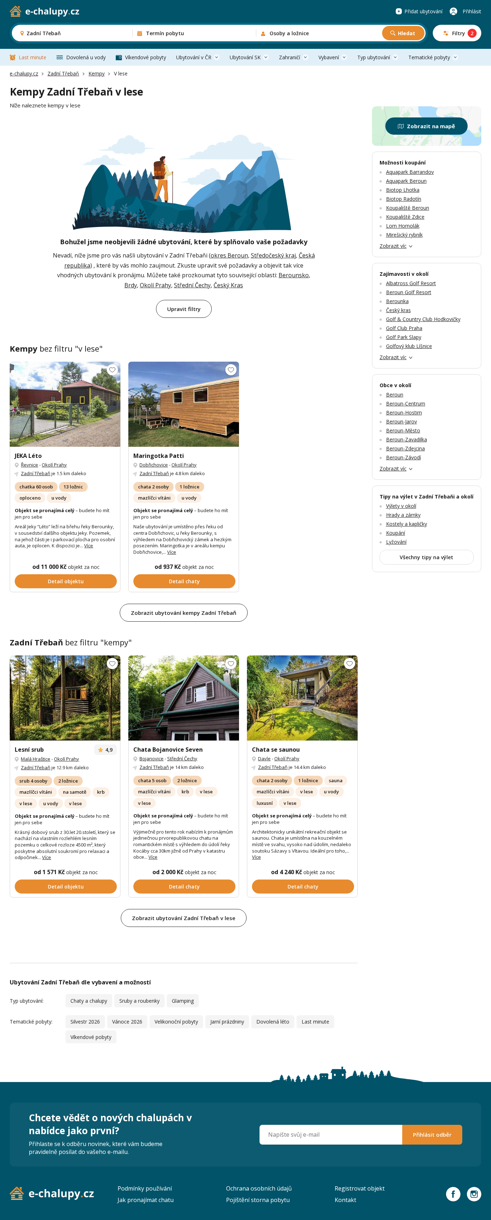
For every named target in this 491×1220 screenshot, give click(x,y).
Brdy (130, 285)
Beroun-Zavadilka (406, 439)
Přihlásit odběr (432, 1134)
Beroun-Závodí (403, 457)
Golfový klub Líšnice (409, 346)
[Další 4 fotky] (183, 404)
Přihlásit (472, 11)
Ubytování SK (245, 57)
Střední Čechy (192, 285)
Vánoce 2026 (127, 1021)
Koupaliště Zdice (405, 216)
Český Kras (228, 285)
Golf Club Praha (404, 328)
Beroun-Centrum (405, 403)
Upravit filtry (184, 308)
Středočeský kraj (273, 255)
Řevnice (29, 464)
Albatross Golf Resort (411, 283)
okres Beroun (229, 255)
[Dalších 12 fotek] (65, 404)
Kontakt (345, 1200)
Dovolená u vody (86, 57)
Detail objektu (66, 581)
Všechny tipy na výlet (426, 557)
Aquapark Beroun (406, 180)
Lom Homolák (402, 225)
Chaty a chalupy (88, 1000)
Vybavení (328, 57)
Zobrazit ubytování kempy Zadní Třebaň (184, 612)
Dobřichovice (153, 464)
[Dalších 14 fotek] (302, 698)
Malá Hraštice (35, 759)
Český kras (398, 310)
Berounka (397, 301)
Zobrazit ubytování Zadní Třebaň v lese (183, 918)
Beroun (394, 394)
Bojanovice (151, 758)
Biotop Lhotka (402, 189)
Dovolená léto (272, 1021)
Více (88, 545)
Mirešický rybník (404, 234)
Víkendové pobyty (145, 57)
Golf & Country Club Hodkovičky (423, 319)
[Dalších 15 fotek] (65, 698)
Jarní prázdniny (227, 1021)
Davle (264, 758)
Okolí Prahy (155, 285)
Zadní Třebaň (63, 73)
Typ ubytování (373, 57)
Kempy (96, 73)
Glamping (183, 1000)
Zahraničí (289, 57)
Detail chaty (184, 581)
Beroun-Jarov (401, 421)
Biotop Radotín (403, 198)
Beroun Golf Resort (408, 292)
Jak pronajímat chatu (146, 1200)
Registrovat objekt (360, 1188)
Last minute (32, 57)
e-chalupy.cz (24, 73)
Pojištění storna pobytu (258, 1200)
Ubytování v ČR (193, 57)
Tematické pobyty (429, 57)
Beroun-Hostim (404, 412)
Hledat (406, 33)
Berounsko (294, 275)
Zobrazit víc (393, 245)
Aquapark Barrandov (410, 171)
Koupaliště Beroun (407, 207)
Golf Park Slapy (403, 337)
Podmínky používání (145, 1188)
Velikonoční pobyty (176, 1021)
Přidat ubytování (423, 11)
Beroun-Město (403, 430)
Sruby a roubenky (139, 1000)
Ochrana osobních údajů (259, 1188)
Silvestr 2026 (85, 1021)
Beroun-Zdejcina (405, 448)
